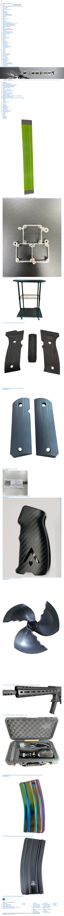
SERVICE (45, 903)
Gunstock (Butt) (6, 37)
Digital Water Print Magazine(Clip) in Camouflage (13, 98)
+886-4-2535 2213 (15, 66)
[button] (5, 73)
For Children (5, 47)
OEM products (6, 18)
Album (54, 904)
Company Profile (6, 9)
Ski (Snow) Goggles (7, 46)
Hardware (5, 44)
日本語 (12, 3)
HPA (4, 17)
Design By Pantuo (11, 914)
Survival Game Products (8, 63)
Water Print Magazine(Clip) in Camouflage (12, 96)
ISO (3, 10)
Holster (4, 35)
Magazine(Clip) (6, 33)
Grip (3, 39)
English (8, 3)
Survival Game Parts (7, 31)
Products (35, 903)
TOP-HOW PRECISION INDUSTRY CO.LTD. (13, 6)
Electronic (5, 41)
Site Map (5, 914)
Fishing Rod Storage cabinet (9, 24)
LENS (4, 48)
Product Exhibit (6, 53)
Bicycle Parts (5, 45)
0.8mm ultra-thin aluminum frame (10, 23)
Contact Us (5, 65)
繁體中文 (5, 3)
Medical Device (6, 42)
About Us (55, 903)
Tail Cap (4, 40)
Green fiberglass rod (7, 14)
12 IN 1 (4, 49)
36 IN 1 (4, 51)
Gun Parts (5, 56)
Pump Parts (5, 43)
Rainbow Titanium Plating (8, 25)
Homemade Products (7, 15)
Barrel (4, 34)
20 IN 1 (4, 50)
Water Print (5, 55)
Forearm (4, 38)
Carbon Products (6, 26)
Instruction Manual (7, 28)
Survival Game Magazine (8, 29)
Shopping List (3, 66)
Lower (4, 36)
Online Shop (5, 13)
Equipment (5, 11)
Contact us (8, 66)
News (4, 20)
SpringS (4, 16)
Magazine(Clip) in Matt (8, 97)
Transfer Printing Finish (8, 32)
